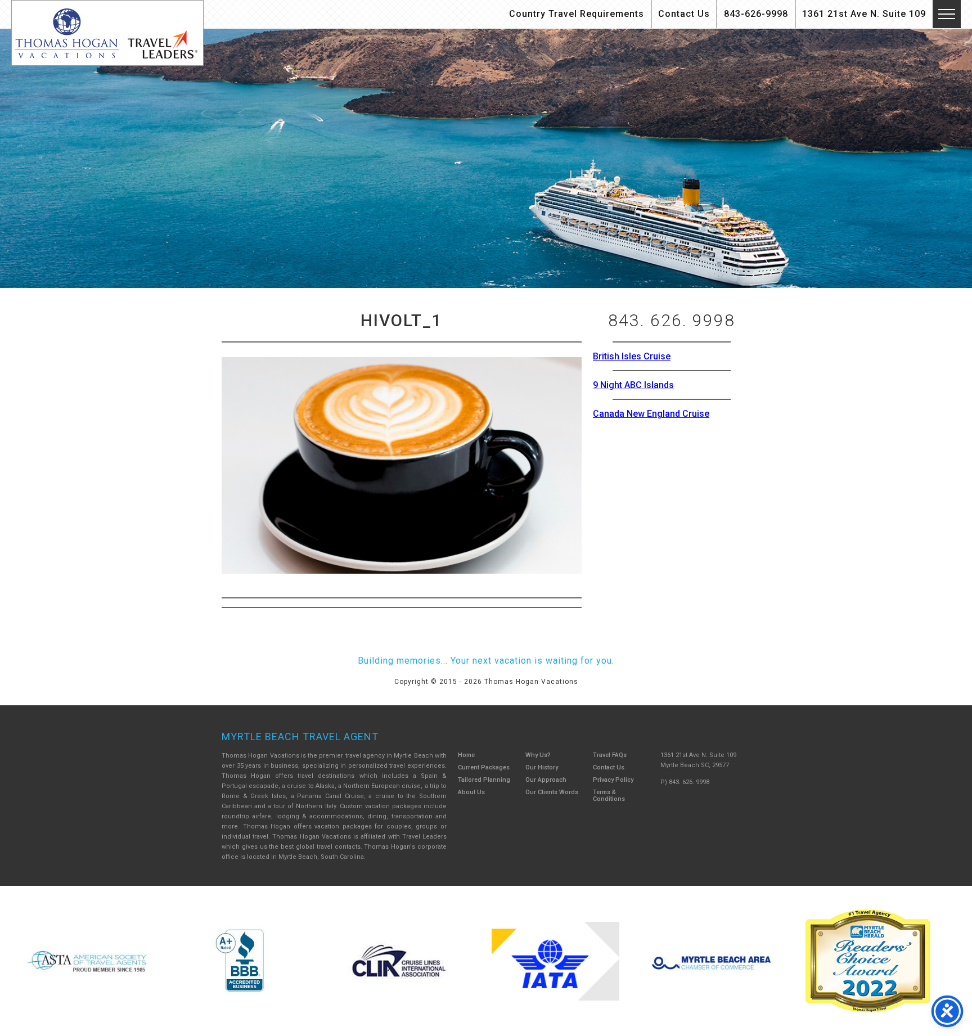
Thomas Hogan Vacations (107, 33)
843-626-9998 (756, 13)
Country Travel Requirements (576, 13)
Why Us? (538, 755)
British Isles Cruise (631, 356)
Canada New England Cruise (651, 413)
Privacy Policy (613, 779)
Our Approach (545, 779)
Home (466, 755)
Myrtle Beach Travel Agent (300, 736)
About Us (471, 792)
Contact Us (684, 13)
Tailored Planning (484, 779)
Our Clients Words (551, 792)
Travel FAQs (610, 755)
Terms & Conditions (609, 796)
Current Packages (484, 767)
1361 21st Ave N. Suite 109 (864, 13)
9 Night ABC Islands (633, 385)
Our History (541, 767)
